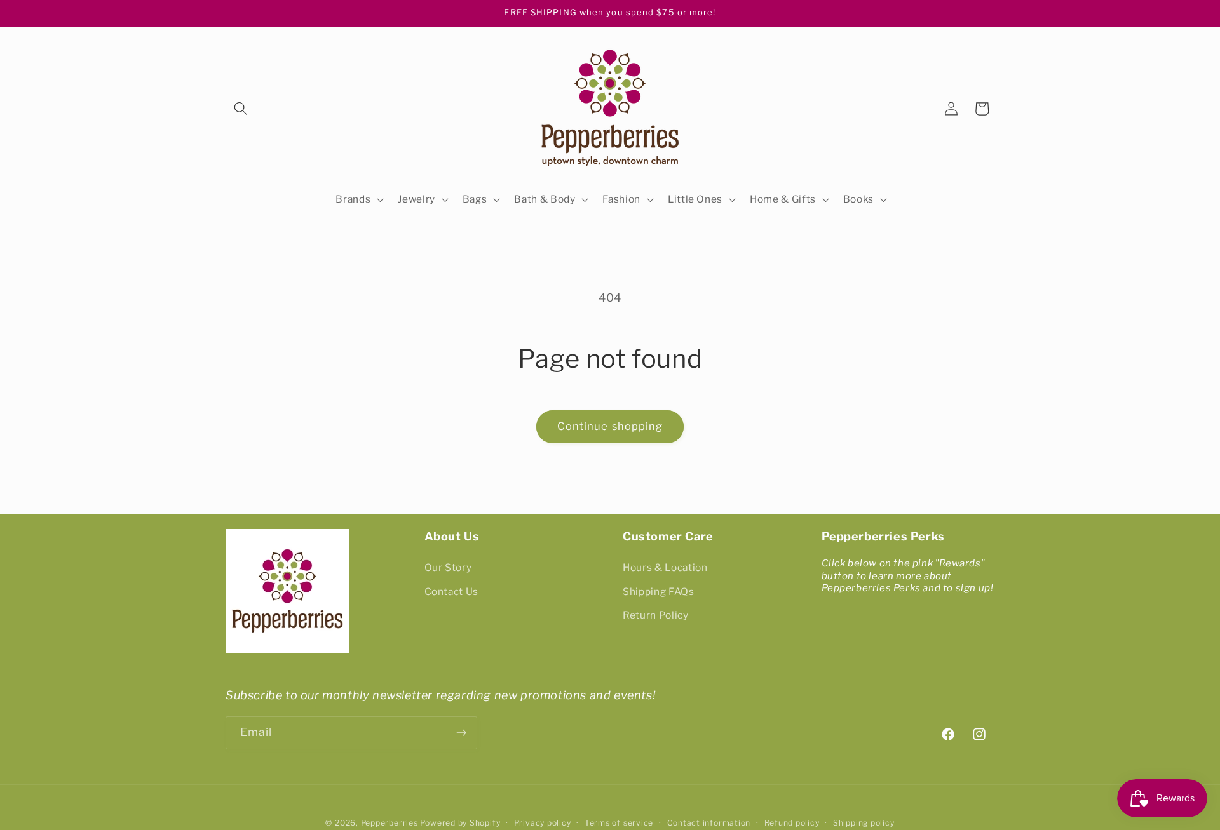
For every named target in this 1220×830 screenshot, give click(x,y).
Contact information (709, 822)
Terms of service (619, 822)
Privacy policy (542, 822)
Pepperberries (389, 822)
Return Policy (656, 616)
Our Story (448, 567)
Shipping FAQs (659, 592)
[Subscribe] (461, 732)
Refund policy (792, 822)
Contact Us (451, 592)
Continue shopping (610, 426)
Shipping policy (864, 822)
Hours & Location (665, 567)
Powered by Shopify (460, 822)
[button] (241, 108)
